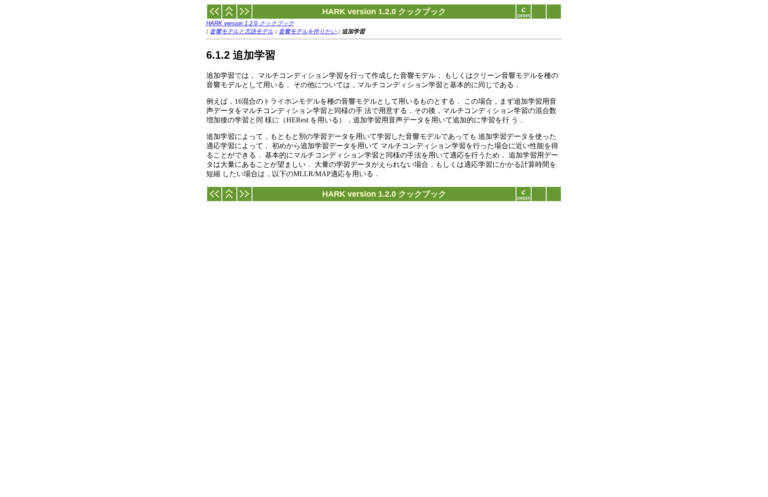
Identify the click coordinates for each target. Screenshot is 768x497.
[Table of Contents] (523, 16)
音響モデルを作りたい (308, 31)
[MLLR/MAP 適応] (244, 16)
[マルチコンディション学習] (214, 16)
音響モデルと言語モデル (241, 31)
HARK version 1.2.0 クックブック (250, 23)
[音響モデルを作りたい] (229, 16)
